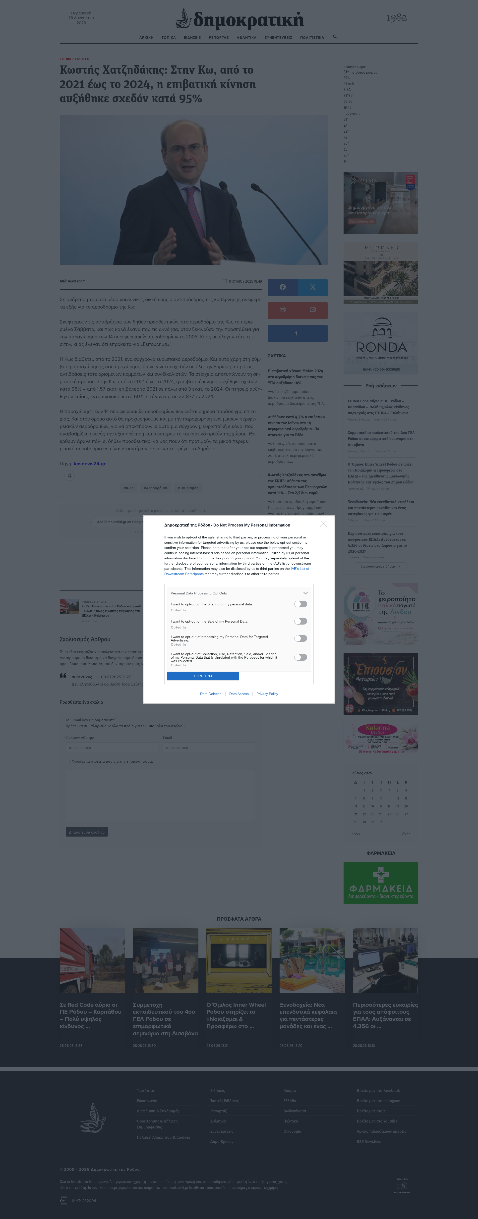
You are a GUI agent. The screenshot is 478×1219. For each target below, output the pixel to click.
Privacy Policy (267, 694)
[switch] (300, 604)
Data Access (239, 694)
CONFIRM (203, 676)
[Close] (325, 525)
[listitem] (239, 593)
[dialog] (239, 609)
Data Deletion (211, 694)
